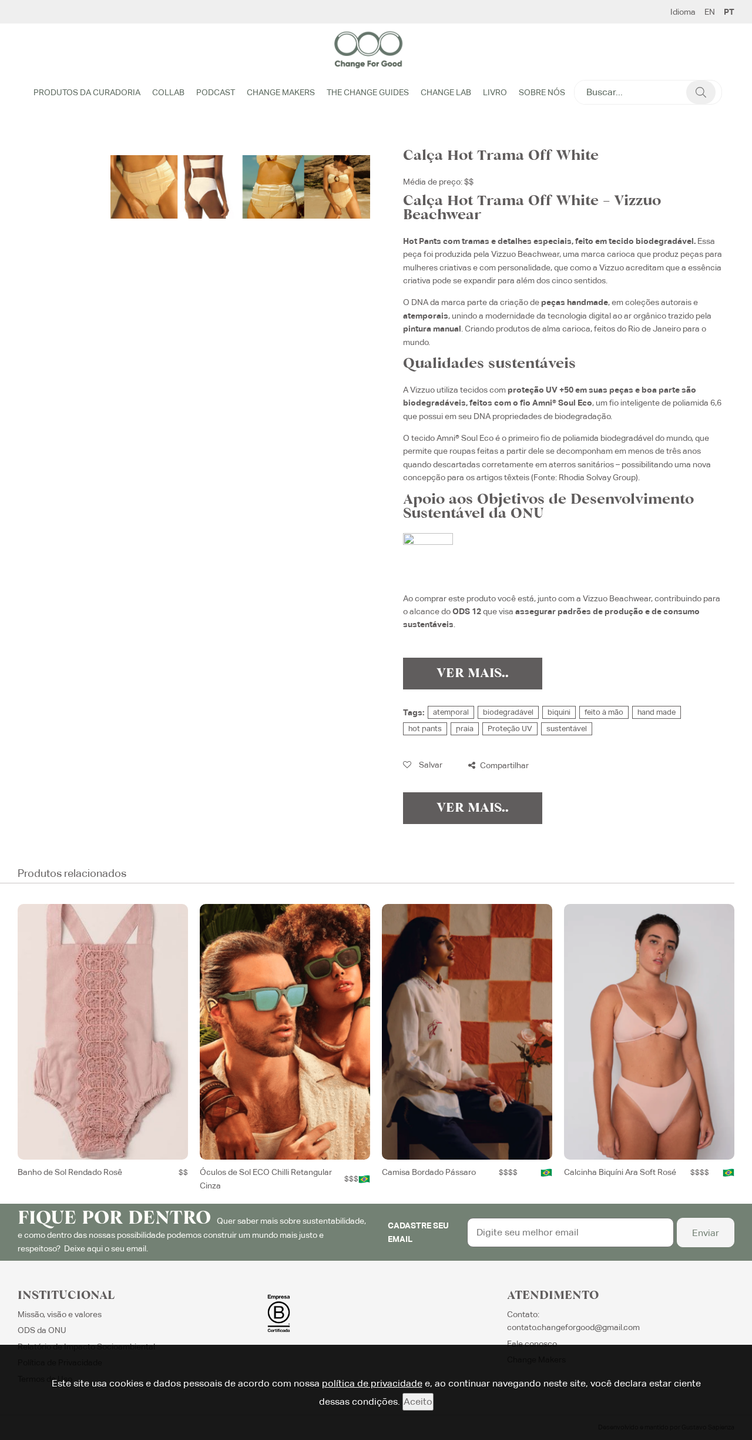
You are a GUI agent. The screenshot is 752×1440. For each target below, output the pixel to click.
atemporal (451, 712)
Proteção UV (510, 728)
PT (729, 11)
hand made (656, 712)
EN (709, 11)
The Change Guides (368, 92)
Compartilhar (503, 765)
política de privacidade (372, 1383)
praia (465, 728)
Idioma (683, 11)
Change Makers (281, 92)
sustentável (566, 728)
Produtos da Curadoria (86, 92)
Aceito (418, 1401)
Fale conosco (532, 1343)
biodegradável (508, 712)
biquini (559, 712)
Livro (495, 92)
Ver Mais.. (473, 673)
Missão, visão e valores (60, 1314)
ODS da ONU (42, 1330)
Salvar (429, 764)
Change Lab (446, 92)
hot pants (425, 728)
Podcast (215, 92)
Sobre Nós (542, 92)
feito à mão (604, 712)
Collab (168, 92)
